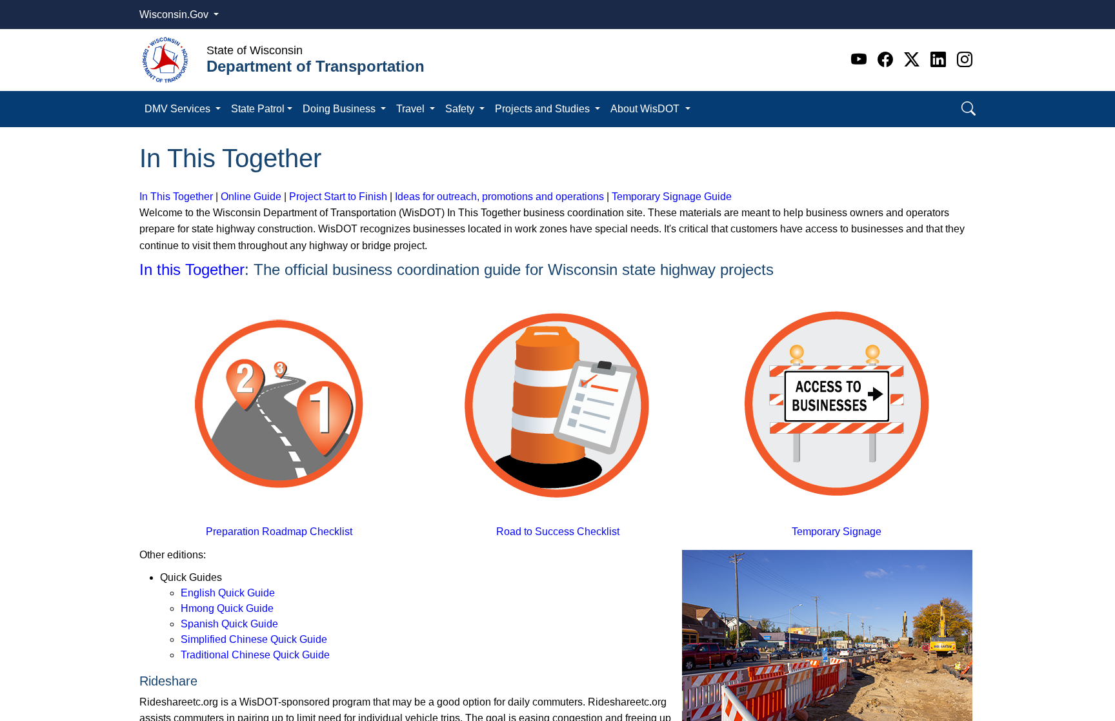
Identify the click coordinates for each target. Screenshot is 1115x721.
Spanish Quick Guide (229, 623)
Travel (411, 108)
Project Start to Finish (338, 196)
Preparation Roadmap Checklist (279, 531)
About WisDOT (646, 108)
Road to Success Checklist (557, 531)
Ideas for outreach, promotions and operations (499, 196)
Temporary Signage (836, 531)
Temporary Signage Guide (672, 196)
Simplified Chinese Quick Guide (254, 639)
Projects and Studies (543, 108)
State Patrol (258, 108)
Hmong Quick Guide (227, 608)
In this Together (192, 269)
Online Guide (251, 196)
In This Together (176, 196)
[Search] (968, 108)
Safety (461, 108)
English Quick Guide (228, 592)
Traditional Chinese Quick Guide (255, 654)
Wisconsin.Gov (175, 14)
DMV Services (179, 108)
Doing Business (340, 108)
